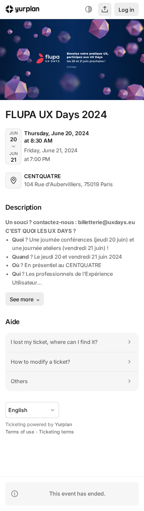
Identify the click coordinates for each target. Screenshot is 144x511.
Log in (126, 9)
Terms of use (19, 432)
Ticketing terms (56, 432)
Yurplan (63, 424)
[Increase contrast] (88, 9)
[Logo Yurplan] (22, 10)
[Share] (105, 9)
